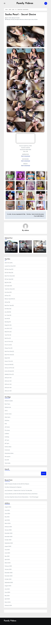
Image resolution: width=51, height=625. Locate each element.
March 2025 (7, 562)
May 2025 (7, 556)
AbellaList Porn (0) (9, 374)
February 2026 (8, 526)
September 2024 (9, 582)
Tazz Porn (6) (8, 335)
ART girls (7, 443)
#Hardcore (21, 19)
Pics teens (7, 430)
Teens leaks (7, 463)
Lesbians (7, 433)
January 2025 (8, 569)
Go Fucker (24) (8, 285)
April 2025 (7, 559)
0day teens (7, 417)
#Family (12, 19)
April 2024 (7, 598)
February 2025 (8, 566)
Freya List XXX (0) (9, 364)
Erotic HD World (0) (9, 371)
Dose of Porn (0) (9, 361)
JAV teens (7, 427)
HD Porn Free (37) (9, 269)
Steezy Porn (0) (8, 348)
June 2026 (7, 513)
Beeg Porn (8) (8, 325)
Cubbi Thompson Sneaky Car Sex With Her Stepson (11, 246)
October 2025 (8, 539)
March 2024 (8, 602)
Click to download (25, 156)
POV (6, 423)
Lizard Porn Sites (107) (10, 266)
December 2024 (8, 572)
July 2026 (7, 510)
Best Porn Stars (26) (9, 275)
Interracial (7, 450)
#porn (29, 19)
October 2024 (8, 579)
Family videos (8, 446)
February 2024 (8, 605)
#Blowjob (8, 19)
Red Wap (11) (8, 321)
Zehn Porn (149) (8, 262)
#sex (33, 19)
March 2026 (8, 523)
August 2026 (8, 507)
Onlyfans (7, 420)
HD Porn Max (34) (9, 272)
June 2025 (7, 553)
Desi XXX (7, 459)
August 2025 (8, 546)
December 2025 (8, 533)
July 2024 (7, 589)
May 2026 (7, 516)
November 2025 (8, 536)
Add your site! (8, 377)
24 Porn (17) (7, 295)
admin (10, 17)
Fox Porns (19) (8, 292)
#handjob (17, 19)
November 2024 (8, 576)
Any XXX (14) (8, 312)
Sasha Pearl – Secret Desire (20, 14)
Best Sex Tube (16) (9, 305)
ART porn (7, 440)
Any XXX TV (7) (8, 328)
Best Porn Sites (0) (9, 351)
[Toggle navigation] (4, 3)
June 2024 (7, 592)
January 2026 (8, 530)
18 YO (6, 410)
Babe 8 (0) (7, 358)
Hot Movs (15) (8, 308)
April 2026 (7, 520)
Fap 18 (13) (7, 318)
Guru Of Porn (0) (9, 341)
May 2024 (7, 595)
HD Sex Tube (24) (9, 279)
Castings (7, 436)
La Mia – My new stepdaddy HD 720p (16, 214)
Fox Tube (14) (8, 315)
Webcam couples (9, 400)
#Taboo (36, 19)
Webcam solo (8, 407)
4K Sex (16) (7, 302)
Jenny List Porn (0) (9, 367)
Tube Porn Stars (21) (9, 289)
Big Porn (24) (8, 282)
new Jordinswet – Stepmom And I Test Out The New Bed (18, 490)
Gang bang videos (9, 453)
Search (7, 469)
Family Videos (24, 3)
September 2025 (9, 543)
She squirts (7, 456)
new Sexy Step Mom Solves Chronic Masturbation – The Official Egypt (21, 497)
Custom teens (8, 413)
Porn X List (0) (8, 344)
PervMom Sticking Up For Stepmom (25, 246)
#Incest (26, 19)
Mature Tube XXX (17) (10, 298)
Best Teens (7, 404)
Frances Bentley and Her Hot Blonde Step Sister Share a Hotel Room (21, 493)
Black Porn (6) (8, 331)
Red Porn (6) (8, 338)
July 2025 (7, 549)
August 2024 (8, 585)
